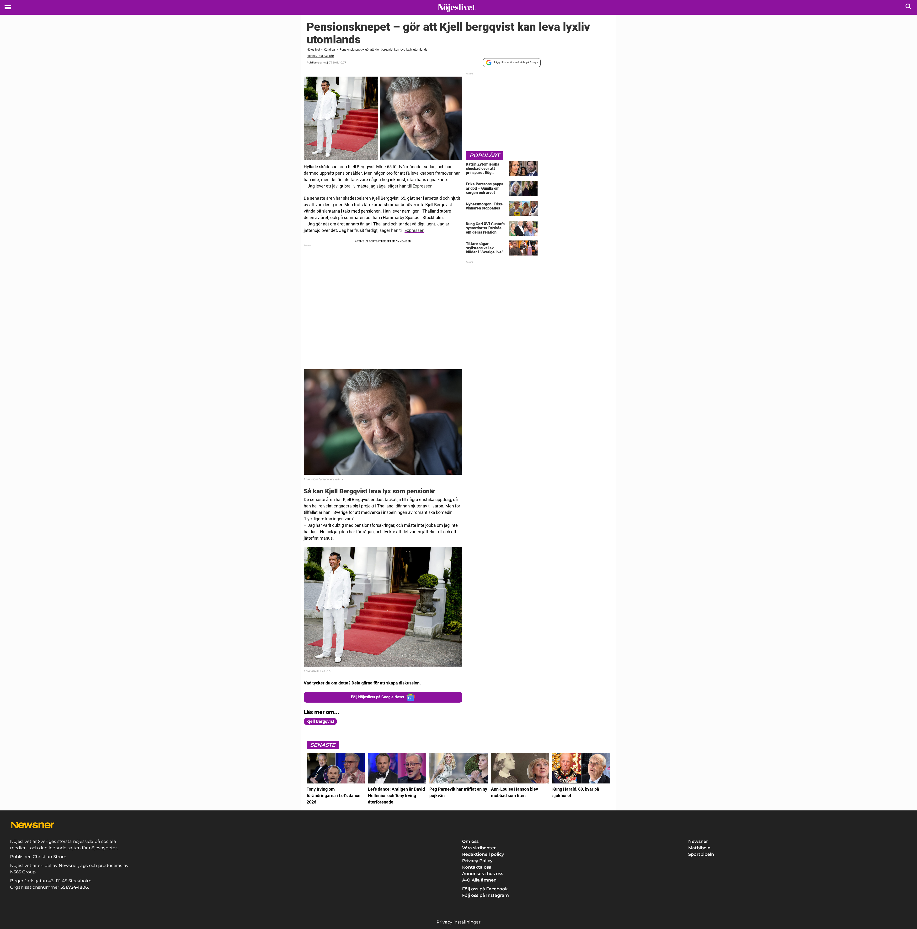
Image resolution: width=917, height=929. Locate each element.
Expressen (422, 185)
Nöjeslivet (313, 49)
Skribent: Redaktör (320, 56)
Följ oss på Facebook (485, 889)
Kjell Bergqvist (320, 721)
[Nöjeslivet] (456, 7)
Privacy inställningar (458, 922)
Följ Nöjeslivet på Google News (377, 697)
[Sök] (909, 7)
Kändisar (330, 49)
